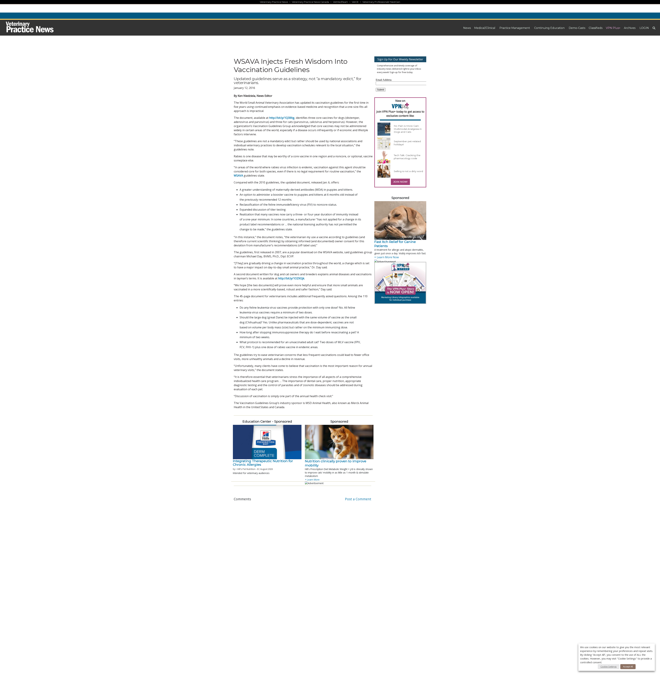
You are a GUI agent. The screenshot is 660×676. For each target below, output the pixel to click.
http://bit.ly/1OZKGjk (291, 278)
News (467, 28)
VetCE (355, 2)
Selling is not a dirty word (408, 171)
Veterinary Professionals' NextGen (381, 2)
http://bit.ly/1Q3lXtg (281, 118)
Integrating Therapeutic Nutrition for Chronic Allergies (263, 462)
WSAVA (238, 175)
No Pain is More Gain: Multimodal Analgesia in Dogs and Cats (408, 128)
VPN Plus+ (613, 28)
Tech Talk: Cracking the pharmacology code (407, 157)
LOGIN (644, 28)
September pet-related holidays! (407, 143)
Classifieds (595, 28)
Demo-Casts (577, 28)
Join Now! (400, 181)
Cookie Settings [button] (609, 666)
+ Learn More (312, 479)
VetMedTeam (340, 2)
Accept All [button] (628, 666)
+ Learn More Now (386, 257)
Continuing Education (549, 28)
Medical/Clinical (484, 28)
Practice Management (514, 28)
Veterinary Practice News (274, 2)
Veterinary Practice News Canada (310, 2)
